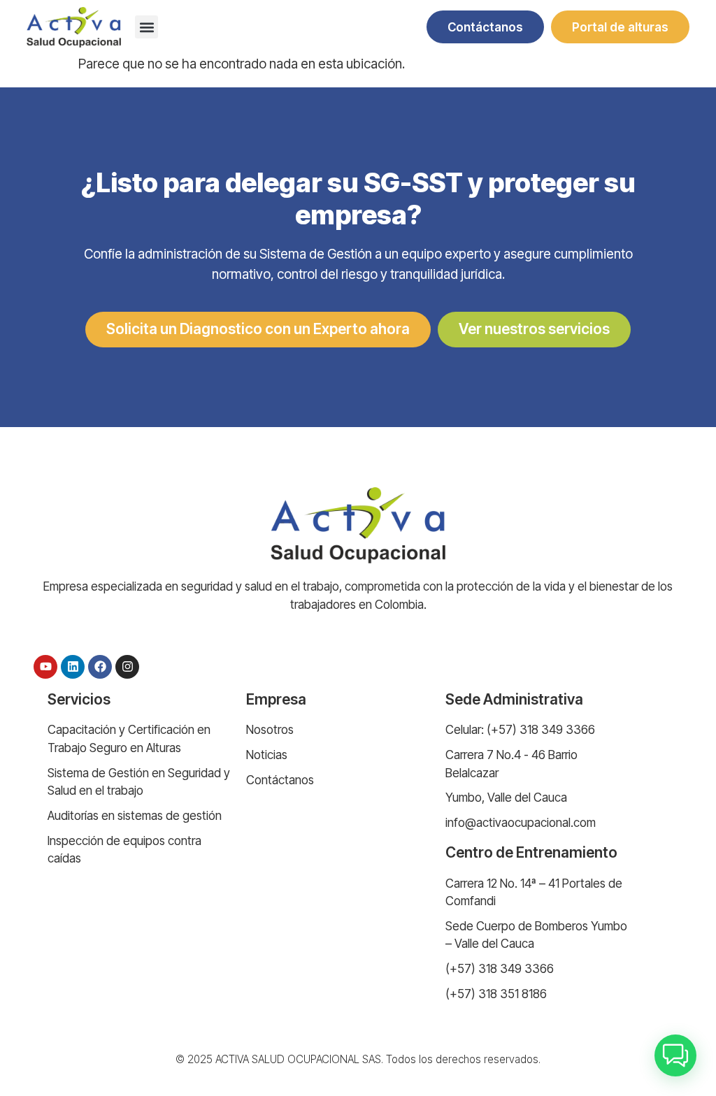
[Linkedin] (73, 667)
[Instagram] (127, 667)
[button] (146, 26)
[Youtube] (45, 667)
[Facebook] (100, 667)
